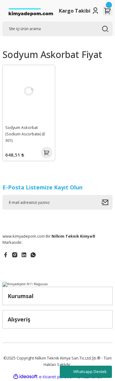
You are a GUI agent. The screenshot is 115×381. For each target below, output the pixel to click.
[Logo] (30, 11)
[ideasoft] (25, 376)
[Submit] (107, 202)
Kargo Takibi (74, 10)
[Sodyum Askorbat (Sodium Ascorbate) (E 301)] (28, 91)
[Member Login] (95, 11)
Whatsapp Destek (90, 371)
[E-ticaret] (57, 377)
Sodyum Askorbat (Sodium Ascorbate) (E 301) (25, 134)
